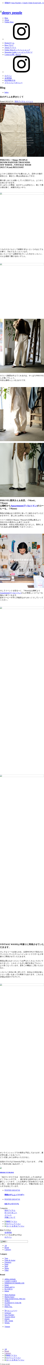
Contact (13, 55)
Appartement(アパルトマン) (24, 506)
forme (7, 1285)
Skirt (6, 1266)
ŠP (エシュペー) (11, 1311)
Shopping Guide (18, 52)
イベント (29, 101)
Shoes (7, 1268)
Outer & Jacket (10, 1260)
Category (8, 1250)
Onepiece (8, 1262)
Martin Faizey (9, 1297)
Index (7, 92)
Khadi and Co (10, 1287)
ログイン (8, 76)
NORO (7, 1301)
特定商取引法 (10, 80)
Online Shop (9, 22)
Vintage (7, 1327)
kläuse (7, 1291)
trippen (7, 1319)
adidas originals (10, 1279)
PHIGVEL (8, 1307)
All (6, 1246)
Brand (7, 1248)
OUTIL (7, 1305)
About (7, 20)
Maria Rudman (10, 1295)
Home (9, 43)
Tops (6, 1258)
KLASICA (9, 1289)
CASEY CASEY (11, 1281)
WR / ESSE (9, 1321)
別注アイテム (20, 101)
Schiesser (8, 1313)
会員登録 (8, 78)
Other (7, 1270)
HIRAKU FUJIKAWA (7, 1172)
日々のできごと (11, 1213)
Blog (6, 18)
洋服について (10, 1217)
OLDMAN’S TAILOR (13, 1303)
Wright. (7, 1323)
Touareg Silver (10, 1317)
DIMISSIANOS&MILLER (14, 1283)
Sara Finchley (9, 1315)
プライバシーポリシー (14, 83)
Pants (6, 1264)
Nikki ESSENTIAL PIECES (15, 1299)
